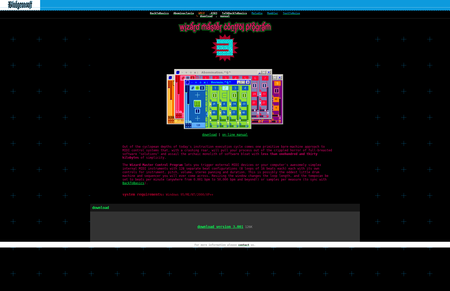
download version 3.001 (220, 227)
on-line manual (235, 135)
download (209, 135)
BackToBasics (133, 183)
